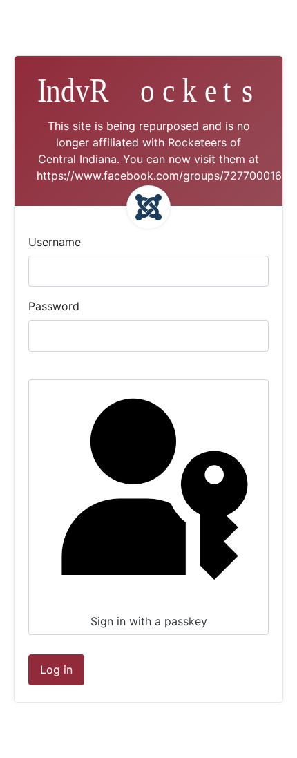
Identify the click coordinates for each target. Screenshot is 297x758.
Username (54, 242)
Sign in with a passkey (148, 621)
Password (53, 306)
